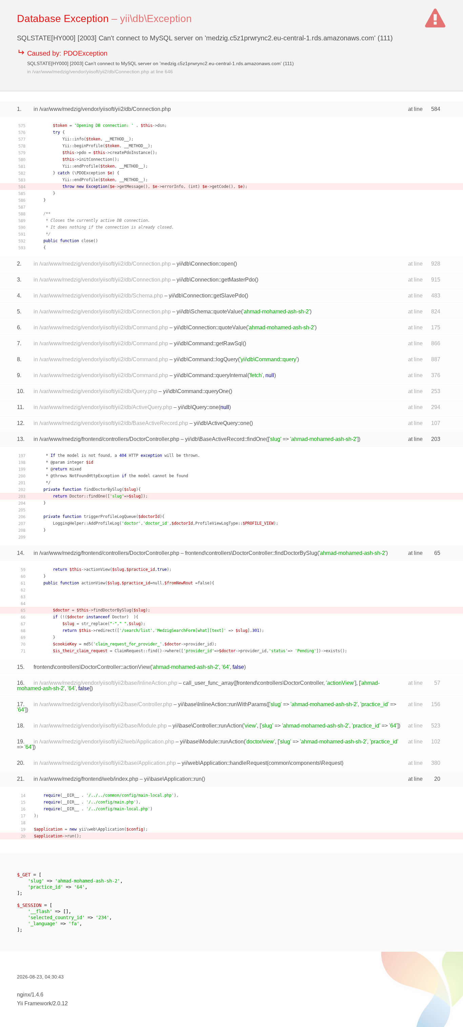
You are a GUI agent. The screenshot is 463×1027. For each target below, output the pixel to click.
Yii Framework (34, 1003)
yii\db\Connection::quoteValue (210, 327)
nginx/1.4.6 (30, 994)
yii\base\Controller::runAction (207, 726)
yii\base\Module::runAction (212, 741)
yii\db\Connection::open (205, 264)
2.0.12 (60, 1003)
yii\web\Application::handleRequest (224, 763)
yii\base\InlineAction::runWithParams (222, 704)
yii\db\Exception (156, 18)
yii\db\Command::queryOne (196, 391)
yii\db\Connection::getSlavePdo (207, 295)
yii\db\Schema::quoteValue (209, 311)
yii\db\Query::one (198, 407)
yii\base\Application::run (173, 779)
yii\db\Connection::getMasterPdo (216, 280)
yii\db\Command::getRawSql (208, 343)
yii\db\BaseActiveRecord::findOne (225, 439)
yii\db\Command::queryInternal (210, 375)
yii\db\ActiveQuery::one (221, 423)
